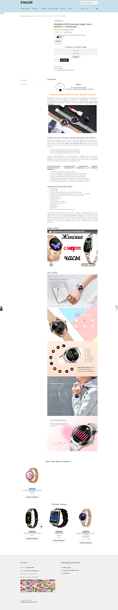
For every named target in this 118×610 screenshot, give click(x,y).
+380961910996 (30, 567)
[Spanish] (47, 589)
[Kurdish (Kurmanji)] (35, 586)
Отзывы (70, 8)
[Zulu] (52, 591)
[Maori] (28, 587)
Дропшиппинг (66, 573)
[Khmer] (31, 586)
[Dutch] (33, 582)
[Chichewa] (52, 580)
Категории (34, 8)
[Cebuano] (49, 580)
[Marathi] (31, 587)
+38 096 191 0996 (25, 8)
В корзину (64, 60)
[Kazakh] (28, 586)
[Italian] (54, 584)
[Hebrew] (35, 584)
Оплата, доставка (53, 8)
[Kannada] (26, 586)
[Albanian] (24, 580)
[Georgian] (54, 582)
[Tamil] (24, 591)
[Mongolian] (33, 587)
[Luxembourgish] (49, 586)
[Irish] (52, 584)
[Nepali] (38, 587)
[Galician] (52, 582)
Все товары (30, 16)
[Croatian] (26, 582)
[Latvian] (45, 586)
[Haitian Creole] (28, 584)
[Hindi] (38, 584)
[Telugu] (26, 591)
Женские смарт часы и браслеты (65, 70)
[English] (35, 582)
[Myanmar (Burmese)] (35, 587)
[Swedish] (54, 589)
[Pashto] (42, 587)
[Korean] (33, 586)
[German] (21, 584)
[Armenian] (31, 580)
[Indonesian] (49, 584)
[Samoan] (24, 589)
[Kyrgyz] (38, 586)
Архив (35, 16)
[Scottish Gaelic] (26, 589)
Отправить (76, 57)
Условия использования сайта (71, 570)
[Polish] (47, 587)
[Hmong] (40, 584)
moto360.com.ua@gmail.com (31, 570)
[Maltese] (26, 587)
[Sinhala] (38, 589)
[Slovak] (40, 589)
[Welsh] (42, 591)
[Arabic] (28, 580)
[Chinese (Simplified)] (54, 580)
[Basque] (35, 580)
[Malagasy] (54, 586)
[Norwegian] (40, 587)
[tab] (32, 80)
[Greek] (24, 584)
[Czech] (28, 582)
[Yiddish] (47, 591)
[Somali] (45, 589)
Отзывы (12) (23, 84)
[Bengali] (40, 580)
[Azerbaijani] (33, 580)
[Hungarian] (42, 584)
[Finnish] (45, 582)
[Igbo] (47, 584)
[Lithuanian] (47, 586)
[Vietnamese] (40, 591)
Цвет (55, 35)
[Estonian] (40, 582)
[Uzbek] (38, 591)
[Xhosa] (45, 591)
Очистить (58, 41)
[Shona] (33, 589)
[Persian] (45, 587)
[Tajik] (21, 591)
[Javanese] (24, 586)
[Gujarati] (26, 584)
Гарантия (44, 8)
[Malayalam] (24, 587)
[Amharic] (26, 580)
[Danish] (31, 582)
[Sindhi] (35, 589)
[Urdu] (35, 591)
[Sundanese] (49, 589)
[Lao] (40, 586)
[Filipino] (42, 582)
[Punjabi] (52, 587)
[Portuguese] (49, 587)
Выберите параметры (32, 497)
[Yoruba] (49, 591)
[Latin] (42, 586)
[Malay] (21, 587)
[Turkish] (31, 591)
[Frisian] (49, 582)
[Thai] (28, 591)
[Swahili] (52, 589)
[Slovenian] (42, 589)
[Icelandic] (45, 584)
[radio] (55, 37)
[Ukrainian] (1, 13)
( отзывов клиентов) (67, 29)
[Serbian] (28, 589)
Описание (23, 80)
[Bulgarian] (45, 580)
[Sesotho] (31, 589)
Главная (24, 16)
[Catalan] (47, 580)
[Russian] (3, 13)
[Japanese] (21, 586)
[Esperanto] (38, 582)
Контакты (62, 8)
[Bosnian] (42, 580)
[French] (47, 582)
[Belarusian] (38, 580)
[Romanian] (54, 587)
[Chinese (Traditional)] (21, 582)
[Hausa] (31, 584)
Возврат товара (67, 567)
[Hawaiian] (33, 584)
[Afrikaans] (21, 580)
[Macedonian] (52, 586)
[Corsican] (24, 582)
